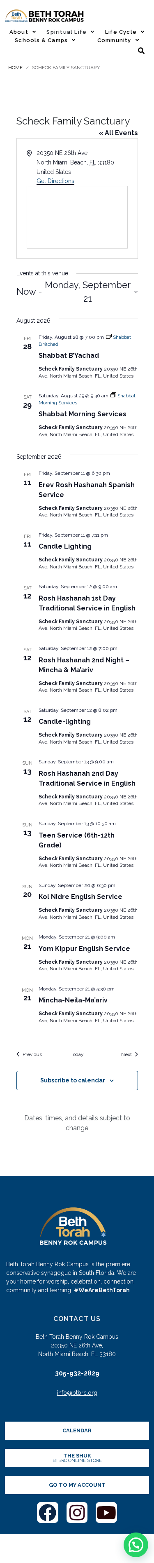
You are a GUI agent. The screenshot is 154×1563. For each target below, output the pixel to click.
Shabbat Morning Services (82, 414)
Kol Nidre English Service (80, 897)
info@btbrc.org (77, 1392)
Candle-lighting (65, 721)
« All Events (118, 133)
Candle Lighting (65, 546)
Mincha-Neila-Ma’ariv (73, 1000)
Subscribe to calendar (72, 1080)
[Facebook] (47, 1512)
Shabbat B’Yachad (69, 355)
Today (77, 1054)
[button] (136, 1544)
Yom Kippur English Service (84, 949)
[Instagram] (77, 1512)
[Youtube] (106, 1512)
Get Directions (55, 181)
